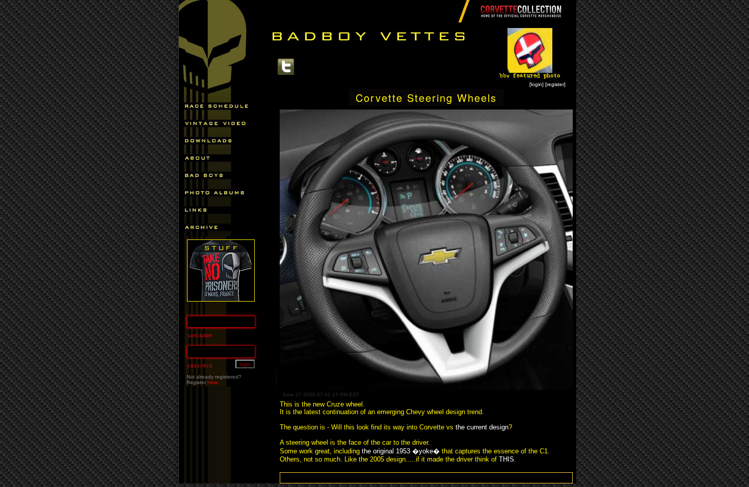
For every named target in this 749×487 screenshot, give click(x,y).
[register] (555, 84)
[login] (536, 84)
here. (213, 382)
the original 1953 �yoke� (401, 451)
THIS (506, 459)
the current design (482, 427)
